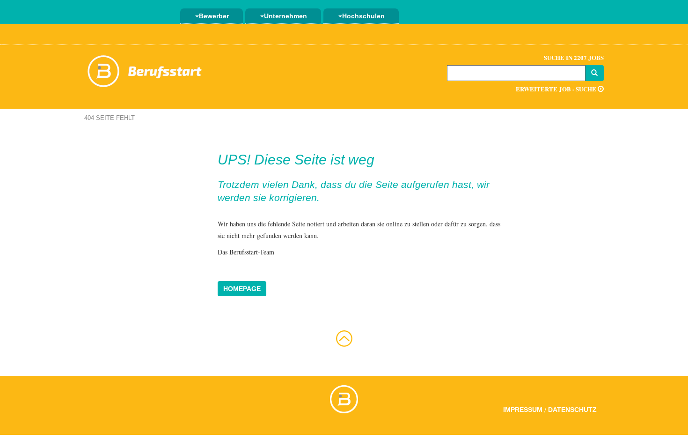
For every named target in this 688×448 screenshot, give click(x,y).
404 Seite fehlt (109, 117)
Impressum (522, 409)
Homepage (242, 288)
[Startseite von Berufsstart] (145, 69)
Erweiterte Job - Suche (557, 88)
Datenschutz (572, 409)
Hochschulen (363, 16)
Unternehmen (285, 16)
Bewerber (214, 16)
